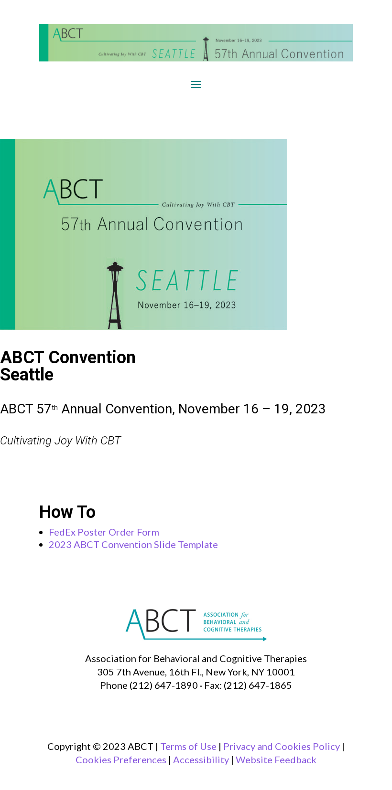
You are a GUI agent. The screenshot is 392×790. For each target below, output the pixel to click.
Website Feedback (276, 759)
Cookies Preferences (121, 759)
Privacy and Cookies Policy (281, 746)
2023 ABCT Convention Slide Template (134, 544)
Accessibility (201, 759)
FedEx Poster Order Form (104, 531)
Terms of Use (188, 746)
